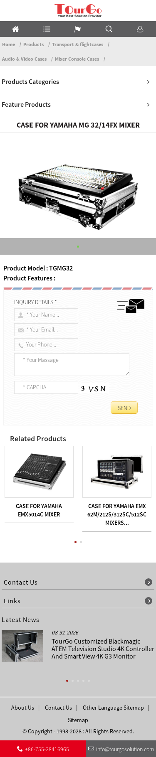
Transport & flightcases (77, 44)
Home (8, 44)
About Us (22, 707)
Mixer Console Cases (77, 59)
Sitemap (78, 720)
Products (33, 44)
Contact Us (58, 707)
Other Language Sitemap (113, 707)
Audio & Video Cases (24, 59)
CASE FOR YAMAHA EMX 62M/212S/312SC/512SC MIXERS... (116, 514)
